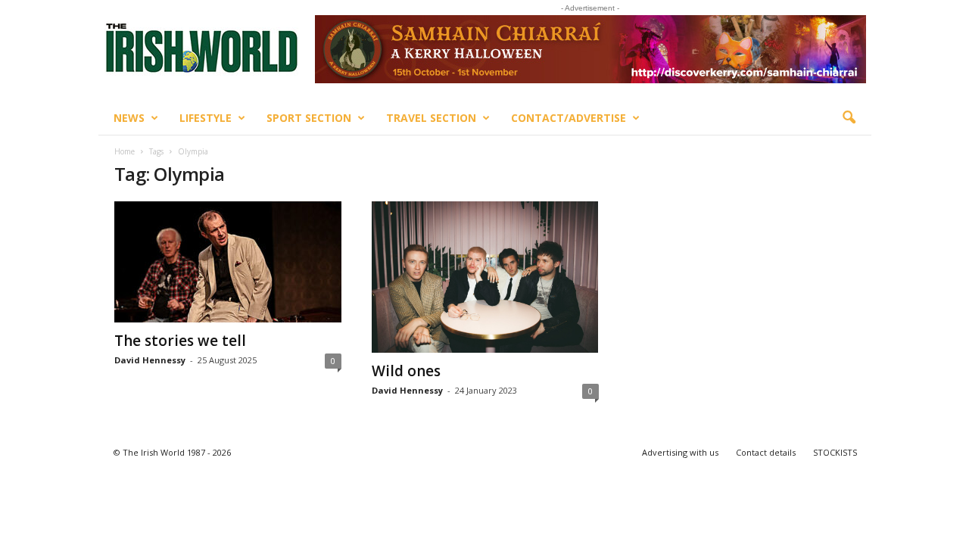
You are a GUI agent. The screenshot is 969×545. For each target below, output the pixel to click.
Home (124, 151)
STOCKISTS (835, 452)
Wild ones (406, 371)
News (129, 118)
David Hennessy (149, 360)
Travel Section (431, 118)
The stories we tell (180, 340)
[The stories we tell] (227, 261)
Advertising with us (680, 452)
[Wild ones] (485, 277)
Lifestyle (205, 118)
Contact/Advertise (568, 118)
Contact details (766, 452)
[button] (848, 118)
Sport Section (308, 118)
